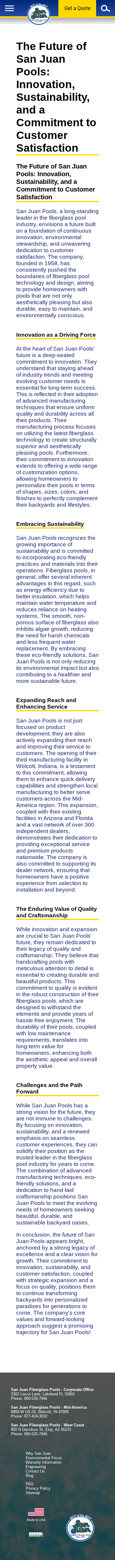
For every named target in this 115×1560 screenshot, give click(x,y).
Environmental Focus (44, 1458)
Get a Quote (77, 8)
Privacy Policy (38, 1488)
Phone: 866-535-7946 (29, 1434)
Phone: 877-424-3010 (29, 1416)
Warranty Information (43, 1462)
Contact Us (35, 1471)
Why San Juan (38, 1453)
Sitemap (33, 1493)
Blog (29, 1475)
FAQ (29, 1484)
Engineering (36, 1467)
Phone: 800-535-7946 (29, 1398)
